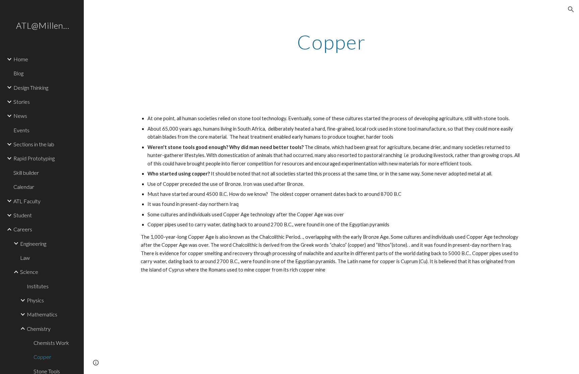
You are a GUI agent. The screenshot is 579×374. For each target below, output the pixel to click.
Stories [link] (21, 101)
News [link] (20, 116)
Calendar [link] (23, 186)
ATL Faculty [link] (27, 201)
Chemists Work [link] (51, 343)
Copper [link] (42, 357)
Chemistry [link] (39, 328)
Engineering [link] (33, 243)
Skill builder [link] (26, 172)
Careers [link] (22, 229)
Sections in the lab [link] (33, 144)
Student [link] (22, 215)
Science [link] (29, 272)
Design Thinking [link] (30, 87)
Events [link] (21, 130)
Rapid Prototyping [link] (34, 158)
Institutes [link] (38, 286)
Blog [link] (18, 73)
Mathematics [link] (42, 314)
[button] (571, 9)
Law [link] (25, 257)
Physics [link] (35, 300)
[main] (331, 42)
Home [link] (20, 59)
